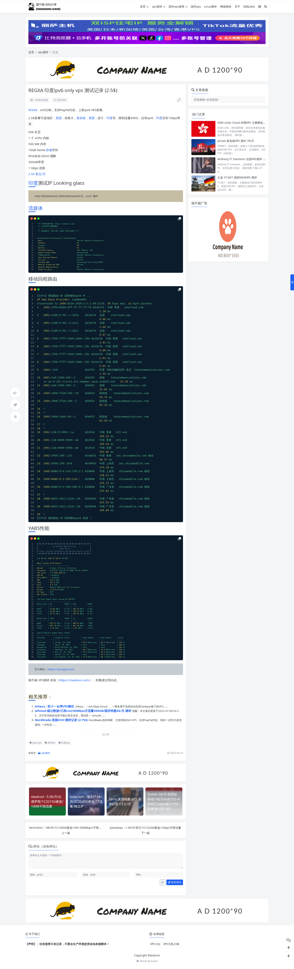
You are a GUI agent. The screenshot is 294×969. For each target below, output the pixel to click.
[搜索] (266, 6)
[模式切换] (260, 6)
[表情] (163, 882)
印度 (110, 118)
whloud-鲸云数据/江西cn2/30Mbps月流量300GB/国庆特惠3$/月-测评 (83, 711)
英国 (92, 118)
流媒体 (35, 208)
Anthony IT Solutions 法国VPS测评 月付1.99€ (246, 159)
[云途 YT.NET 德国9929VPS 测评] (203, 184)
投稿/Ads (249, 6)
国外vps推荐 (176, 6)
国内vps (196, 6)
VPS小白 (155, 944)
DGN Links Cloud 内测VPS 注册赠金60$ (242, 122)
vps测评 (157, 6)
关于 (237, 6)
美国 (59, 118)
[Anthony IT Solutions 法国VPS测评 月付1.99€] (203, 165)
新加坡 (81, 118)
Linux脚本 (210, 6)
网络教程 (225, 6)
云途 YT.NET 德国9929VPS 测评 (237, 177)
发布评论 (175, 882)
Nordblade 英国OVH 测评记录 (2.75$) (62, 720)
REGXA (32, 110)
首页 (143, 6)
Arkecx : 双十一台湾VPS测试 (55, 706)
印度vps (65, 742)
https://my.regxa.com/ (61, 669)
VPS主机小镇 (171, 944)
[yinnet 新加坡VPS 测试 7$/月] (203, 147)
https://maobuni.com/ (74, 680)
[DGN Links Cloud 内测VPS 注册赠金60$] (203, 129)
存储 (49, 150)
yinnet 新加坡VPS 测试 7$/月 (235, 141)
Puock (154, 961)
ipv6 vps (36, 742)
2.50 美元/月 (37, 174)
